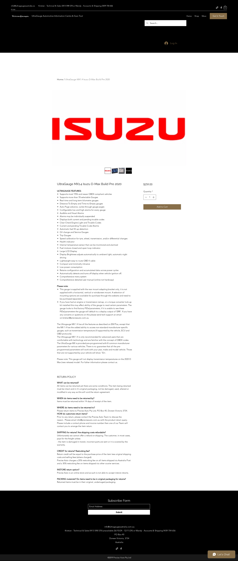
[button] (225, 8)
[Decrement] (146, 197)
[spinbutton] (149, 197)
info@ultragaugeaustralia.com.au (119, 526)
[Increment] (154, 197)
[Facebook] (221, 7)
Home (60, 79)
